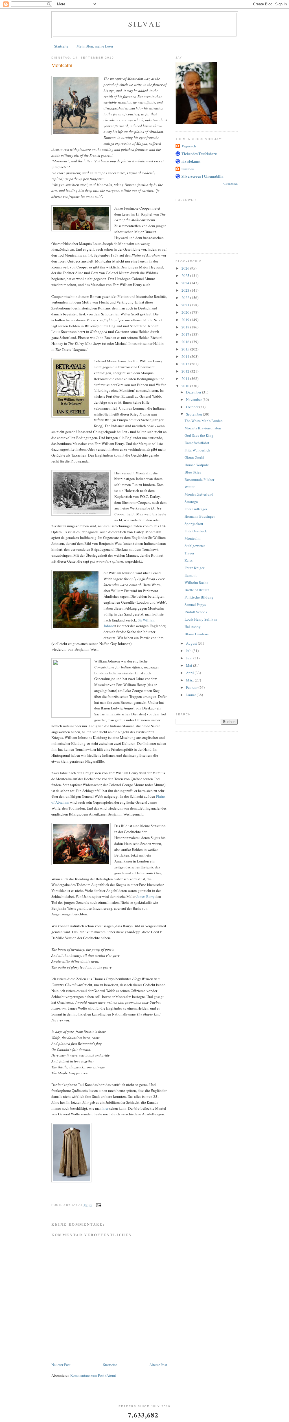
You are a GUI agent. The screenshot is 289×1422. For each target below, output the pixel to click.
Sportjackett (194, 523)
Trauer (189, 553)
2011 (185, 378)
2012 (185, 371)
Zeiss (188, 560)
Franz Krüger (194, 567)
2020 (185, 312)
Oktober (192, 406)
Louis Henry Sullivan (201, 619)
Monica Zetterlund (199, 494)
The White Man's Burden (204, 420)
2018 (185, 327)
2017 (185, 334)
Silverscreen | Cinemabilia (202, 176)
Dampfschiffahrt (197, 442)
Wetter (189, 486)
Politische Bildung (199, 597)
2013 (185, 363)
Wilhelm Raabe (196, 582)
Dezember (194, 392)
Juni (189, 658)
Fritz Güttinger (196, 508)
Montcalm (192, 538)
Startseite (61, 46)
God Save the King (199, 435)
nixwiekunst (190, 161)
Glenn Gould (194, 457)
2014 (185, 356)
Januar (191, 694)
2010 (185, 385)
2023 (185, 290)
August (192, 643)
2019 (185, 319)
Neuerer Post (61, 1364)
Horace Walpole (197, 464)
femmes (187, 168)
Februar (192, 687)
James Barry (145, 896)
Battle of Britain (197, 589)
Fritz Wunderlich (197, 450)
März (190, 680)
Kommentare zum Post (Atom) (93, 1375)
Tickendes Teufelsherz (199, 153)
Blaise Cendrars (197, 633)
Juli (189, 650)
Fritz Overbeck (196, 530)
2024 (185, 282)
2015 (185, 349)
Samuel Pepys (195, 604)
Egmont (191, 575)
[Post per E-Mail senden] (99, 1204)
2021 (185, 304)
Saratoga (191, 501)
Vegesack (188, 146)
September (194, 414)
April (190, 672)
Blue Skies (193, 472)
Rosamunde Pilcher (199, 479)
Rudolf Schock (196, 611)
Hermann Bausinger (200, 516)
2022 (185, 297)
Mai (189, 665)
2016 (185, 341)
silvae (144, 24)
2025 (185, 275)
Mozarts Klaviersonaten (203, 428)
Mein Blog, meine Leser (94, 46)
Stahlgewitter (195, 545)
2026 (185, 268)
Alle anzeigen (230, 184)
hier (105, 1108)
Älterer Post (158, 1364)
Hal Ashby (193, 626)
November (194, 399)
